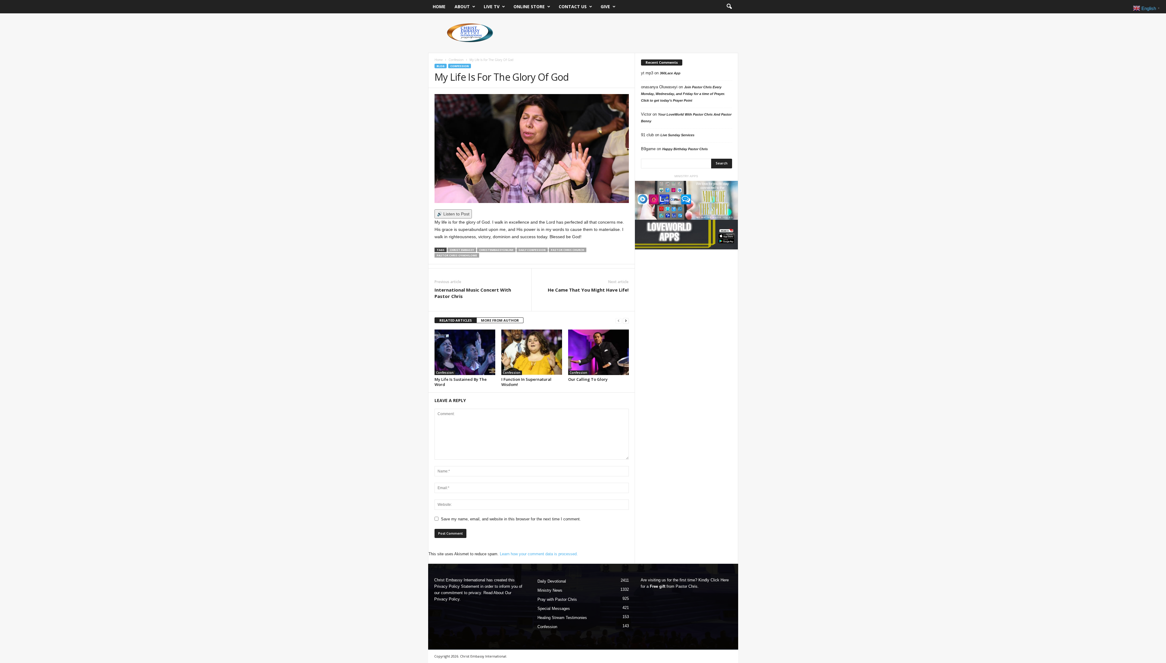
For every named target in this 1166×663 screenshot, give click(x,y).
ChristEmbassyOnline (496, 250)
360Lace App (670, 73)
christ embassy (462, 250)
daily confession (532, 250)
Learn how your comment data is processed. (539, 554)
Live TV (491, 6)
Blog (441, 66)
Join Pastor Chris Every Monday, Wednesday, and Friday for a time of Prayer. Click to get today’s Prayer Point (683, 93)
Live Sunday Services (677, 135)
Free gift (657, 586)
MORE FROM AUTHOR (500, 320)
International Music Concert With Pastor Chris (473, 293)
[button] (729, 6)
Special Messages (553, 608)
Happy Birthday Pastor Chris (685, 149)
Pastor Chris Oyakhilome (457, 255)
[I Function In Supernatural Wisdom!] (531, 352)
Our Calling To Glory (588, 379)
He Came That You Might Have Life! (588, 290)
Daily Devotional (551, 581)
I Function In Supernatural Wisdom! (526, 382)
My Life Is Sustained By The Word (461, 382)
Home (439, 6)
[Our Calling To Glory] (598, 352)
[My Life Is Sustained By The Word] (465, 352)
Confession (456, 60)
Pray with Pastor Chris (557, 599)
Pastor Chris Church (567, 250)
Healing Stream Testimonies (562, 617)
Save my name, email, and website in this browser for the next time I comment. (511, 519)
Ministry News (549, 590)
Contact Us (573, 6)
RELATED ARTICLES (455, 320)
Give (605, 6)
